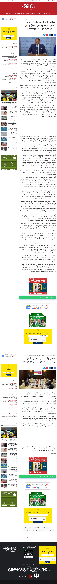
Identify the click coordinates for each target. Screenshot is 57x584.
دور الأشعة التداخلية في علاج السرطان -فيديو (13, 138)
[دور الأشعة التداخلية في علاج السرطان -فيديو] (4, 139)
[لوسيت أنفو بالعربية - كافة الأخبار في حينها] (28, 7)
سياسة (39, 13)
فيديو (18, 13)
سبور (12, 13)
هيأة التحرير (54, 582)
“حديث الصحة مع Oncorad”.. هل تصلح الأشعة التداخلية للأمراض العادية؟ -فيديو (12, 129)
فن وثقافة (23, 13)
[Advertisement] (37, 126)
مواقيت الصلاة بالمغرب (41, 582)
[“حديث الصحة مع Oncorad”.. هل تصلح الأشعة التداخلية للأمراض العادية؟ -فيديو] (4, 129)
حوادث (31, 13)
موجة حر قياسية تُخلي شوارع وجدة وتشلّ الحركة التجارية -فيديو (12, 134)
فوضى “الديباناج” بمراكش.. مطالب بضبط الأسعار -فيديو (13, 144)
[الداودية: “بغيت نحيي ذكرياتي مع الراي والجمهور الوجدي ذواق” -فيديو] (4, 113)
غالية (15, 13)
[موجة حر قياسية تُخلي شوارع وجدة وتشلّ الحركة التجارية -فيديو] (4, 134)
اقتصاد (35, 13)
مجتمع (43, 13)
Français (7, 13)
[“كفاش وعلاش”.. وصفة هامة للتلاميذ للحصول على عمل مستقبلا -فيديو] (4, 108)
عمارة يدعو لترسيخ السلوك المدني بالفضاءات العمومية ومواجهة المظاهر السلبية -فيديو (12, 149)
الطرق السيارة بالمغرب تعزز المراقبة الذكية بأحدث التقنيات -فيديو (9, 103)
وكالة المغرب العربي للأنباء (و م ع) (47, 31)
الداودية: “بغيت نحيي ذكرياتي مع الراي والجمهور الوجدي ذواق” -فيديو (12, 113)
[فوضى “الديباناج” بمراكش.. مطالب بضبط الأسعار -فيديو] (4, 144)
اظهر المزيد (9, 82)
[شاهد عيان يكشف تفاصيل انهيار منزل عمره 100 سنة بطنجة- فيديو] (4, 124)
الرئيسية (47, 13)
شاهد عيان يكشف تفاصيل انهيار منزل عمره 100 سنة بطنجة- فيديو (12, 123)
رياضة (27, 13)
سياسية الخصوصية (49, 582)
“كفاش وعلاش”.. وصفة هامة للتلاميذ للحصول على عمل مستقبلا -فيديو (12, 108)
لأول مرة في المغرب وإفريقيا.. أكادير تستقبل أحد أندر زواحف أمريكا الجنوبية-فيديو (13, 118)
